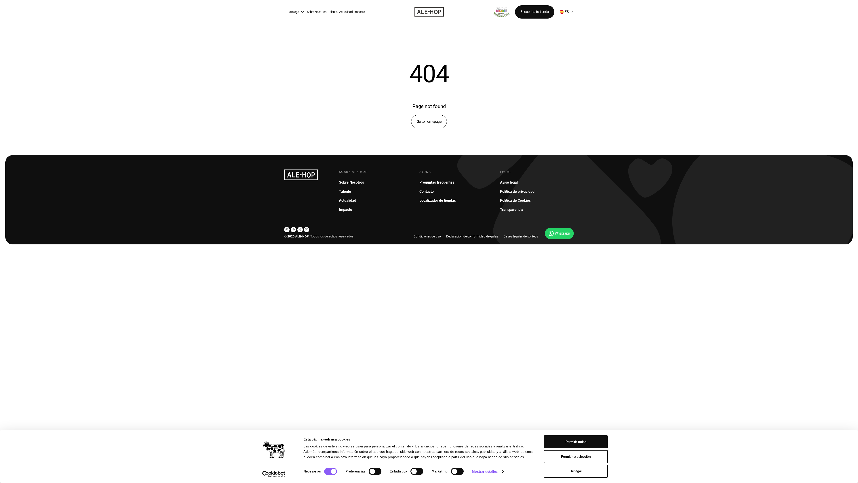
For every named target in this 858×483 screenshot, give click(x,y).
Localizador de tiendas (437, 200)
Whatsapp (562, 233)
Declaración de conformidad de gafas (472, 236)
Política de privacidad (517, 191)
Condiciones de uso (427, 236)
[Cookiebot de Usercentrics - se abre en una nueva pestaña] (273, 474)
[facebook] (300, 229)
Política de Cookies (515, 200)
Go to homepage (429, 121)
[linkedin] (306, 229)
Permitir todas (576, 442)
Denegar (576, 471)
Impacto (359, 12)
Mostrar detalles (485, 471)
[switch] (375, 471)
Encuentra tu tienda (534, 12)
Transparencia (511, 210)
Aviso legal (509, 182)
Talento (332, 12)
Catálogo (293, 12)
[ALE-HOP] (429, 12)
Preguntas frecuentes (436, 182)
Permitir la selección (576, 456)
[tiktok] (293, 229)
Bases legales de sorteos (521, 236)
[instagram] (287, 229)
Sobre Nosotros (316, 12)
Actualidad (346, 12)
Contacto (426, 191)
